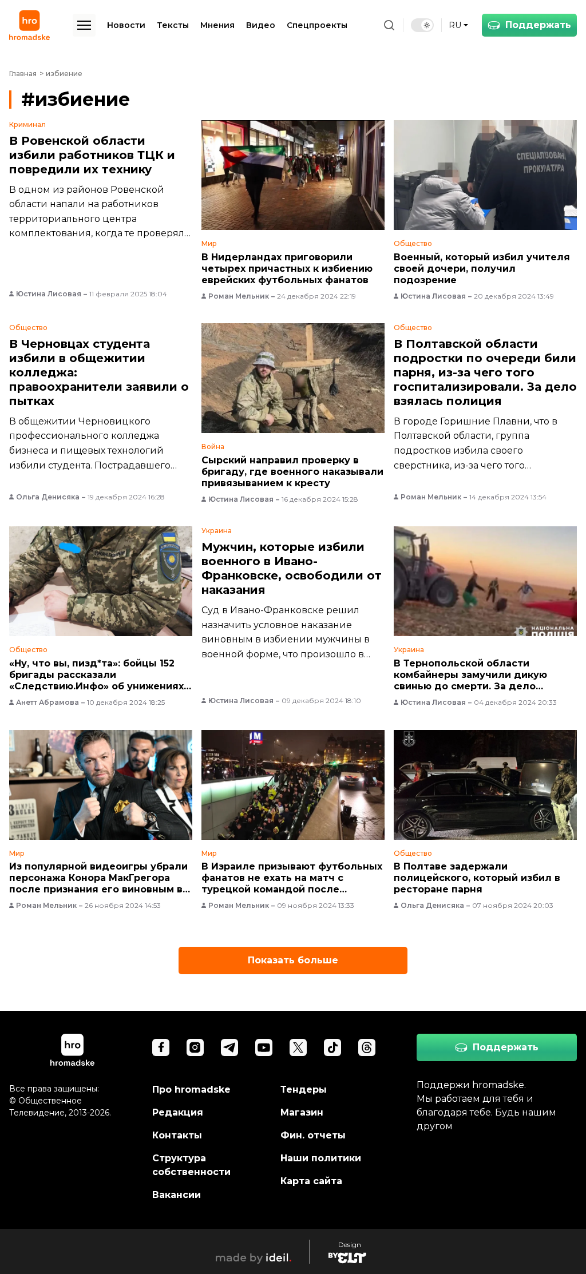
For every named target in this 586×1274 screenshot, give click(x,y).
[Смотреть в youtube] (263, 1047)
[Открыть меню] (84, 25)
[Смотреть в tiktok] (332, 1047)
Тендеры (303, 1089)
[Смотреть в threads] (366, 1047)
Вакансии (176, 1194)
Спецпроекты (317, 25)
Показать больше (293, 960)
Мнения (217, 25)
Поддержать (538, 24)
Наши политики (320, 1158)
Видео (260, 25)
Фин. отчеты (313, 1135)
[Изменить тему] (422, 25)
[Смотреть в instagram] (195, 1047)
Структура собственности (191, 1165)
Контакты (177, 1135)
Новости (126, 25)
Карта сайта (311, 1181)
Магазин (301, 1112)
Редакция (177, 1112)
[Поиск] (389, 25)
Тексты (173, 25)
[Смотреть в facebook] (160, 1047)
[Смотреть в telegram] (229, 1047)
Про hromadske (191, 1089)
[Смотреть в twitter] (298, 1047)
